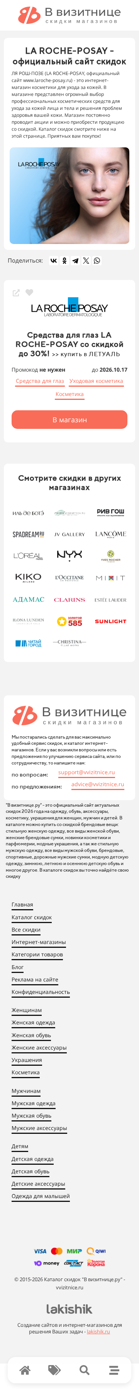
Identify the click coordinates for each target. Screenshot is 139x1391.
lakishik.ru (98, 1331)
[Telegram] (75, 260)
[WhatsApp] (97, 260)
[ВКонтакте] (53, 260)
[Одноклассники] (64, 260)
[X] (86, 260)
